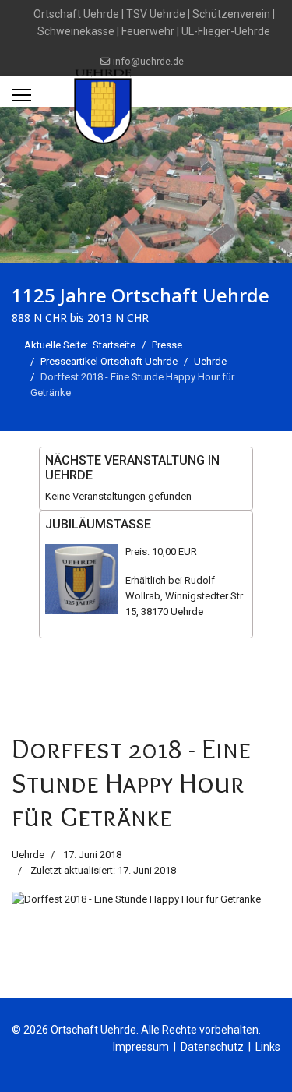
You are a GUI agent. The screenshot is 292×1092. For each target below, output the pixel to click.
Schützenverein (231, 14)
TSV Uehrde (155, 14)
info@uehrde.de (148, 61)
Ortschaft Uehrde (76, 14)
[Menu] (21, 95)
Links (267, 1047)
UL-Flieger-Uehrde (225, 31)
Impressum (141, 1047)
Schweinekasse (75, 31)
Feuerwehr (147, 31)
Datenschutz (212, 1047)
